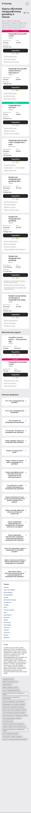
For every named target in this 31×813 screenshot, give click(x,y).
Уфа (5, 612)
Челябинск (7, 602)
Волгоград (7, 622)
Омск (5, 607)
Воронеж (7, 617)
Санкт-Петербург (9, 590)
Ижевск (6, 635)
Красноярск (8, 615)
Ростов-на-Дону (9, 610)
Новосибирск (8, 592)
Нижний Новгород (10, 600)
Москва (6, 587)
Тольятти (7, 632)
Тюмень (6, 630)
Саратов (6, 627)
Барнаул (6, 637)
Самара (6, 605)
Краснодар (7, 625)
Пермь (6, 620)
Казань (6, 597)
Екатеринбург (8, 595)
